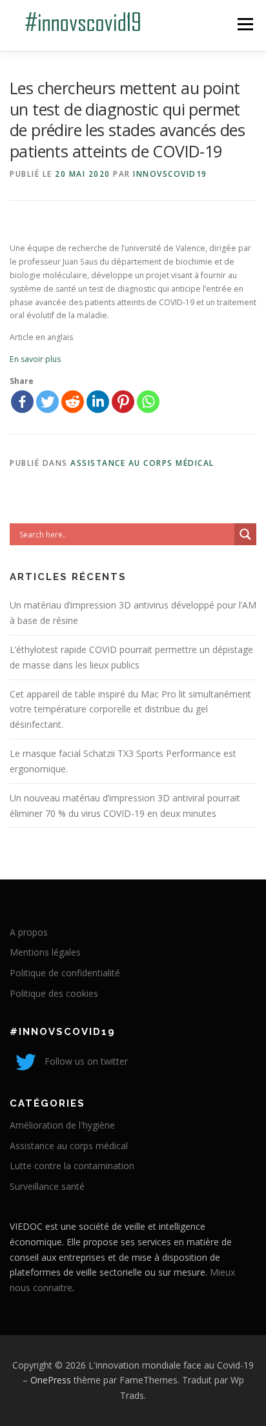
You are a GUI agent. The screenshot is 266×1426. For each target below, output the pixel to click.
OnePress (50, 1380)
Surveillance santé (47, 1186)
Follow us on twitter (85, 1061)
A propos (29, 932)
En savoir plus (35, 359)
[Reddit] (72, 401)
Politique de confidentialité (65, 973)
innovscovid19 (170, 173)
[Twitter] (47, 401)
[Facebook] (22, 401)
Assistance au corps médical (142, 462)
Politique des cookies (54, 993)
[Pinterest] (123, 401)
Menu (244, 24)
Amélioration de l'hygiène (62, 1125)
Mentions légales (45, 952)
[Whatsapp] (148, 401)
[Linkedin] (98, 401)
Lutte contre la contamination (72, 1166)
